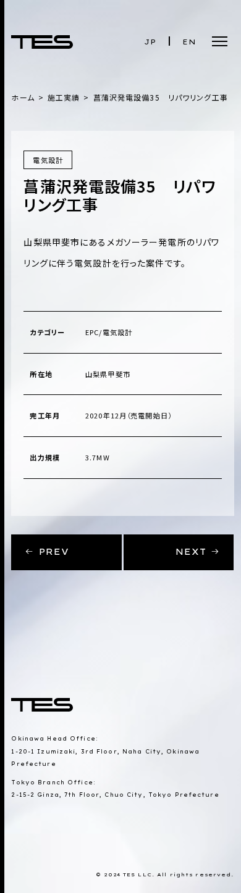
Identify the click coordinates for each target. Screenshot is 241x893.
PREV (52, 551)
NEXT (193, 551)
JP (150, 42)
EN (189, 42)
